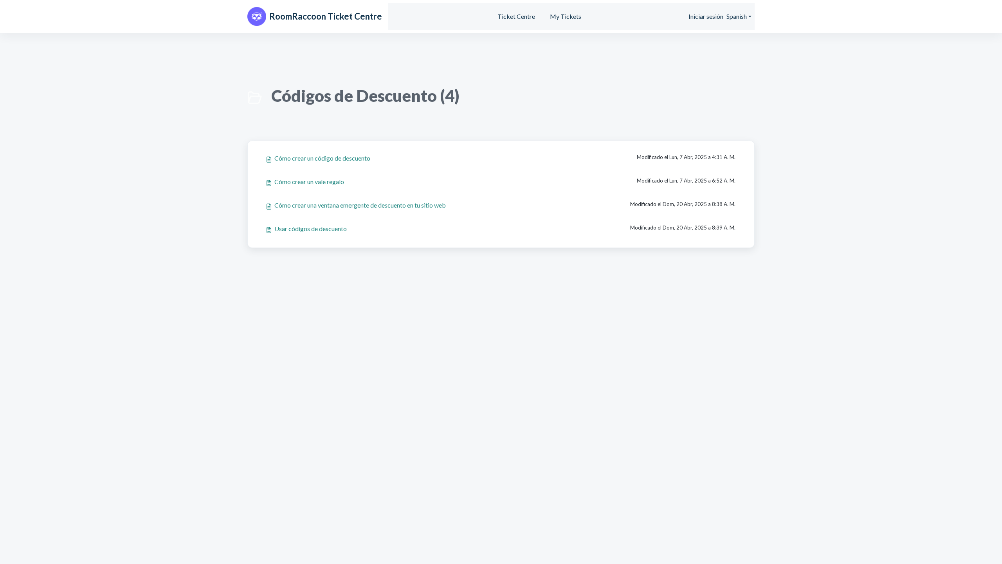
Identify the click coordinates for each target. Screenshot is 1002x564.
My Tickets (565, 16)
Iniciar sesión (705, 16)
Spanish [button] (736, 16)
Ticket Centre (516, 16)
